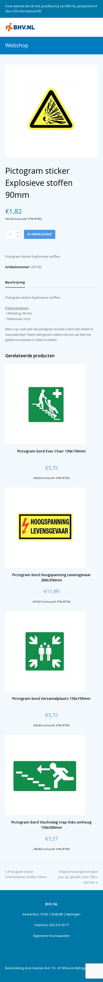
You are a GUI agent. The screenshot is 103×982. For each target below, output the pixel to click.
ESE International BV (27, 11)
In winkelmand (39, 234)
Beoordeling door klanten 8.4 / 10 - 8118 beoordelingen (46, 968)
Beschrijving (15, 282)
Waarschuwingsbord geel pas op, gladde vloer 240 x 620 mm (78, 877)
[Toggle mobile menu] (95, 27)
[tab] (15, 282)
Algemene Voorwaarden (51, 935)
